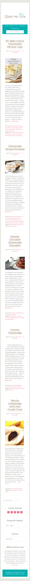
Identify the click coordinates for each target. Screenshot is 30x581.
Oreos (6, 491)
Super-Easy (12, 130)
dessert (21, 132)
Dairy (6, 127)
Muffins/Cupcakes (19, 221)
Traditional (20, 223)
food (6, 134)
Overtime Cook (15, 15)
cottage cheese (13, 317)
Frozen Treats (15, 127)
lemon (9, 134)
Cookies (12, 219)
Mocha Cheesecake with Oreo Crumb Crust (15, 405)
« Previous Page (8, 500)
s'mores (11, 390)
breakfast (13, 316)
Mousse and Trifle (9, 129)
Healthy (14, 314)
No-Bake (13, 135)
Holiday (20, 127)
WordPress (18, 574)
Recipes (11, 226)
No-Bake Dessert (17, 129)
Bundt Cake (19, 216)
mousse (13, 134)
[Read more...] (15, 121)
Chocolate (7, 219)
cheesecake (14, 132)
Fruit (10, 221)
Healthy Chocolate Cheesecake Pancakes (15, 241)
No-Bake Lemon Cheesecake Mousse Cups (15, 43)
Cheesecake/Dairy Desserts (17, 126)
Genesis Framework (10, 574)
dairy (18, 132)
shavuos (20, 135)
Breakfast (13, 313)
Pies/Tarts (15, 223)
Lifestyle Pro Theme (18, 572)
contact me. (15, 565)
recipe (16, 135)
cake (12, 388)
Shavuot (7, 130)
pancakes (7, 319)
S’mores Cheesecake (15, 331)
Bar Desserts (13, 216)
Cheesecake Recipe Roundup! (15, 147)
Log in (22, 574)
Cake (6, 218)
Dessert (10, 127)
